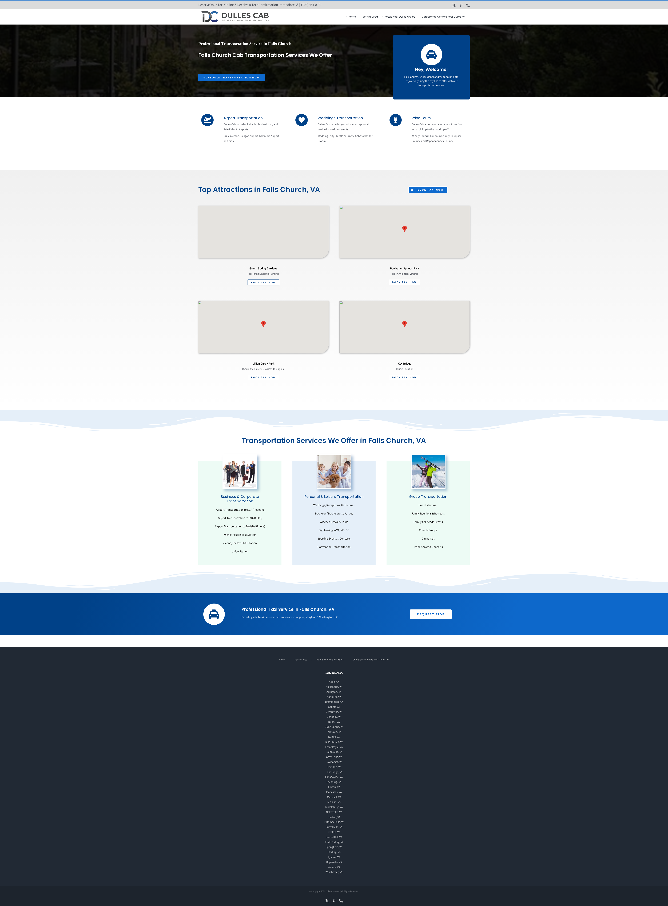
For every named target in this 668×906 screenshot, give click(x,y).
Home (282, 659)
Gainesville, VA (334, 752)
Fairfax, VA (334, 737)
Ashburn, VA (334, 697)
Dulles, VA (334, 722)
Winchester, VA (334, 872)
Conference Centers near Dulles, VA (371, 659)
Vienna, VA (334, 867)
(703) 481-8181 (311, 4)
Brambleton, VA (334, 702)
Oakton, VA (334, 817)
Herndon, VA (334, 767)
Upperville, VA (334, 862)
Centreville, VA (334, 712)
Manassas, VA (334, 792)
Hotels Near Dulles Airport (330, 659)
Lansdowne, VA (334, 777)
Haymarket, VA (334, 762)
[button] (404, 229)
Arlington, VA (334, 692)
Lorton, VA (334, 787)
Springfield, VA (334, 847)
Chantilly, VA (334, 717)
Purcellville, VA (334, 827)
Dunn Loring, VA (334, 727)
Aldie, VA (334, 682)
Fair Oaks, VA (334, 732)
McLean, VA (334, 802)
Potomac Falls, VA (334, 822)
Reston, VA (334, 832)
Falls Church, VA (334, 742)
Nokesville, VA (334, 812)
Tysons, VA (334, 857)
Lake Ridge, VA (334, 772)
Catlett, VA (334, 707)
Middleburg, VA (334, 807)
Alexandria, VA (334, 687)
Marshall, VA (334, 797)
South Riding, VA (334, 842)
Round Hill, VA (334, 837)
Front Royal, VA (334, 747)
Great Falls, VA (334, 757)
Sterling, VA (334, 852)
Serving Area (301, 659)
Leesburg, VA (334, 782)
